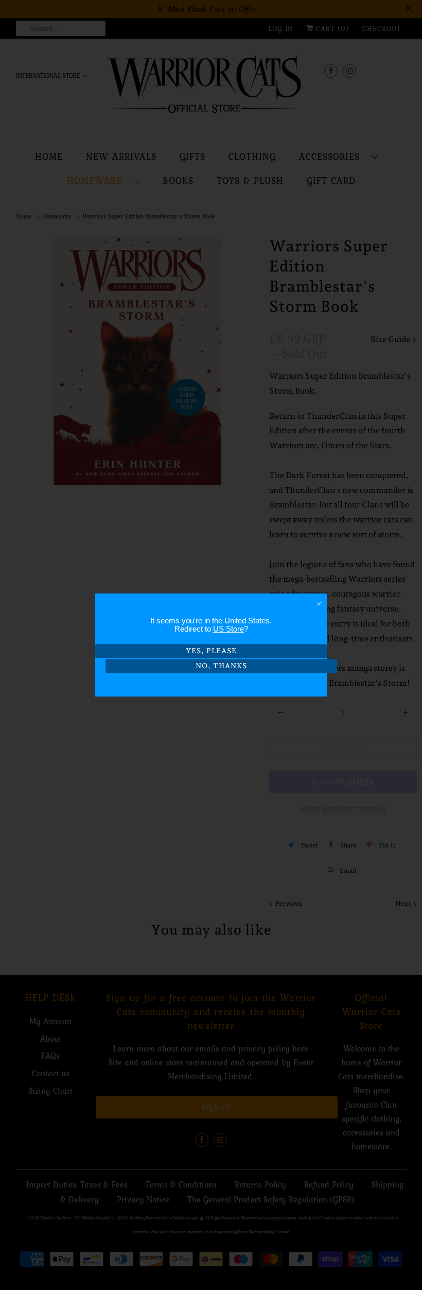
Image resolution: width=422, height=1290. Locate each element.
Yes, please (211, 651)
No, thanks (221, 665)
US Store (228, 628)
